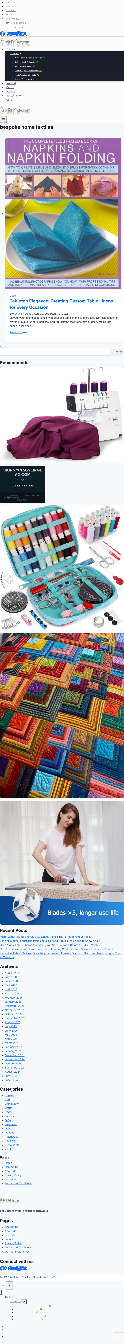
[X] (6, 1268)
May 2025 (11, 1034)
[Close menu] (1, 1292)
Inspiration (11, 1124)
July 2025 (11, 1026)
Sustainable (12, 1145)
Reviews (10, 1140)
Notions (9, 1132)
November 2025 (14, 1010)
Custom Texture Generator (28, 1323)
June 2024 (11, 1080)
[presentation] (64, 213)
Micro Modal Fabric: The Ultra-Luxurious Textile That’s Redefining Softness (45, 936)
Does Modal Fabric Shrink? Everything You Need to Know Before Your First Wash (49, 945)
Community (12, 1103)
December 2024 (14, 1055)
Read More (18, 332)
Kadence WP (49, 1277)
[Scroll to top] (3, 1285)
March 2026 (12, 993)
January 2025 (13, 1051)
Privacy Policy (13, 1175)
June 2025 (11, 1030)
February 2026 (14, 997)
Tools (7, 1297)
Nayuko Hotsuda (23, 313)
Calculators (15, 1301)
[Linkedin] (23, 1268)
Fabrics (9, 1116)
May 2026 (11, 985)
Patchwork (11, 1136)
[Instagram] (18, 1268)
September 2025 (15, 1018)
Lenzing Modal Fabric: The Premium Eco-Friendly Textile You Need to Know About (50, 940)
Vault (8, 1149)
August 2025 (12, 1022)
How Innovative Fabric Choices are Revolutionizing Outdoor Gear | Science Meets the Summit (57, 949)
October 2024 (13, 1063)
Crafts (8, 1107)
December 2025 (14, 1005)
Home (8, 1162)
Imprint (9, 1239)
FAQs (8, 1120)
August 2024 (13, 1071)
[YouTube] (14, 1268)
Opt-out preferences (17, 1251)
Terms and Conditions (18, 1183)
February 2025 (14, 1047)
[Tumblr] (26, 1268)
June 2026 (11, 981)
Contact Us (11, 1166)
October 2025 (13, 1014)
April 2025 (11, 1038)
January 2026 (13, 1001)
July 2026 (11, 977)
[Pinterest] (10, 1268)
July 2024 (11, 1075)
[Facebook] (2, 1268)
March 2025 (12, 1042)
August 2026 (13, 972)
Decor (13, 295)
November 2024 (15, 1059)
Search (4, 346)
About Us (10, 1171)
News (8, 1128)
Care (8, 1099)
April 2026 (11, 989)
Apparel (9, 1095)
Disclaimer (11, 1179)
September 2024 (15, 1067)
